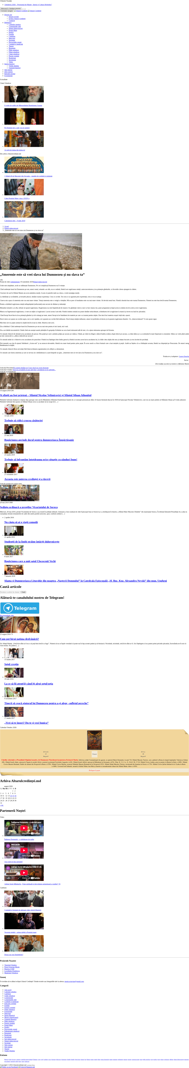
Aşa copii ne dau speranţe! (13, 862)
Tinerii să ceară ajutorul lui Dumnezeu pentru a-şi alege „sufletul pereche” (46, 703)
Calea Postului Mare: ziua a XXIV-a (16, 198)
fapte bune (77, 1059)
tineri (19, 1061)
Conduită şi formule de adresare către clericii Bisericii (22, 910)
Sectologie (12, 60)
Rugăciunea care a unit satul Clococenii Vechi (30, 561)
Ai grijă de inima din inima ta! (14, 150)
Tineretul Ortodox (10, 965)
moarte (129, 1059)
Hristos (88, 1059)
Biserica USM (9, 969)
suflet (16, 1061)
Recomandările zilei (7, 615)
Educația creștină (10, 1004)
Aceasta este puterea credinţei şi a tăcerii (27, 479)
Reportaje (12, 48)
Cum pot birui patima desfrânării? (19, 638)
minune (125, 1059)
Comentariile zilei (15, 26)
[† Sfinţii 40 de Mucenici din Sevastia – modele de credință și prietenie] (24, 172)
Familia (11, 34)
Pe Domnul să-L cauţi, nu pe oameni (17, 128)
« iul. (2, 805)
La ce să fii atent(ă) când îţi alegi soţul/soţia (28, 683)
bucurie (14, 1059)
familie (72, 1059)
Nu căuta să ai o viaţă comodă (21, 522)
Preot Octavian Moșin (11, 967)
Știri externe (8, 72)
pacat (141, 1059)
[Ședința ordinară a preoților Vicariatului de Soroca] (19, 500)
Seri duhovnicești (10, 1039)
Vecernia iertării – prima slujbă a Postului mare (20, 932)
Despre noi (8, 15)
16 (15, 796)
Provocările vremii (15, 42)
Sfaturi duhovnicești (16, 28)
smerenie (186, 1059)
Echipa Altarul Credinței (17, 19)
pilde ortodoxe (146, 1059)
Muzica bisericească (11, 1017)
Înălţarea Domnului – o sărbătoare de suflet (19, 839)
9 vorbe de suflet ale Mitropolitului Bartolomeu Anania (23, 105)
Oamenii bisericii (14, 68)
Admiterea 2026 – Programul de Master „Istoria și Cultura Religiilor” (28, 5)
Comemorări (8, 998)
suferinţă (12, 1061)
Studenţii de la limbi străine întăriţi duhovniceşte (31, 541)
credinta (46, 1059)
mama (111, 1059)
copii (39, 1059)
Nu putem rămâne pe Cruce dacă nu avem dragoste (31, 368)
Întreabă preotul (9, 74)
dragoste (53, 1059)
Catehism (12, 36)
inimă (95, 1059)
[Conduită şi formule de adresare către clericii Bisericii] (24, 906)
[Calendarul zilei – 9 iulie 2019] (24, 217)
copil (42, 1059)
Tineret (11, 46)
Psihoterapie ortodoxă (11, 1031)
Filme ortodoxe (14, 52)
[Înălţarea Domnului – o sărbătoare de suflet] (24, 836)
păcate (162, 1059)
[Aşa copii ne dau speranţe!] (24, 858)
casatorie (18, 1059)
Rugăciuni (12, 58)
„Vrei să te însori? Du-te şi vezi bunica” (26, 722)
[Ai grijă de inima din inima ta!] (24, 146)
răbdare (171, 1059)
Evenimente (8, 76)
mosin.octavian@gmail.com (74, 981)
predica (155, 1059)
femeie (82, 1059)
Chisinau (35, 1059)
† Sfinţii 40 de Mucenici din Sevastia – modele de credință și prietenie (28, 176)
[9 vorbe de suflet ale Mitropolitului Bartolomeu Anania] (24, 102)
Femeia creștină (9, 1008)
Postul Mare (13, 30)
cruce (49, 1059)
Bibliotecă (7, 23)
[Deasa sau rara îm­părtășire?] (24, 951)
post (152, 1059)
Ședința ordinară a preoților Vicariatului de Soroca (29, 507)
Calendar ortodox (15, 24)
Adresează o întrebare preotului (11, 8)
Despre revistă (14, 17)
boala (10, 1059)
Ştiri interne (8, 70)
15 (13, 796)
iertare (92, 1059)
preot (158, 1059)
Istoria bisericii (9, 64)
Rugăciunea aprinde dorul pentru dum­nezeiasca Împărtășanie (39, 439)
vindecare (26, 1061)
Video (11, 62)
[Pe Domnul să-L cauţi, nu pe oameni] (24, 124)
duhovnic (58, 1059)
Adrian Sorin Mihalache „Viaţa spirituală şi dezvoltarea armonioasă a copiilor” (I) (32, 884)
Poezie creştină (14, 56)
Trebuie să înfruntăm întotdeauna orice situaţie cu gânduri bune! (40, 459)
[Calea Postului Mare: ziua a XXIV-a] (24, 195)
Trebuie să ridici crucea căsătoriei (23, 420)
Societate (12, 40)
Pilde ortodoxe (14, 50)
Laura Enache (184, 356)
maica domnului (105, 1059)
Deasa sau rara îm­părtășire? (13, 955)
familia (69, 1059)
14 (11, 796)
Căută (23, 592)
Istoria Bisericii (9, 1015)
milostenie (120, 1059)
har (85, 1059)
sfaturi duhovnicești (179, 1059)
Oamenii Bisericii (10, 1019)
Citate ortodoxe (14, 54)
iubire (98, 1059)
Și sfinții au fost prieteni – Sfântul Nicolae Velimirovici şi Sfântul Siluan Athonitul (45, 395)
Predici (11, 32)
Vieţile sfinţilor (14, 66)
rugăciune (166, 1059)
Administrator (15, 282)
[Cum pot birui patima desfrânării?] (19, 632)
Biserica (6, 1059)
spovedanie (7, 1061)
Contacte (12, 21)
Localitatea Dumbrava (12, 971)
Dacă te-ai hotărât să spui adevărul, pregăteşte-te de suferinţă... (34, 370)
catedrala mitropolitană (27, 1059)
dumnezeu (64, 1059)
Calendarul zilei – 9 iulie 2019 (14, 221)
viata (23, 1061)
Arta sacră (7, 990)
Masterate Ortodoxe (11, 973)
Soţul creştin (11, 664)
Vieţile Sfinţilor (9, 1051)
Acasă (6, 226)
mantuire (115, 1059)
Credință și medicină (16, 44)
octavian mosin (135, 1059)
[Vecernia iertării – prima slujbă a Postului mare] (24, 929)
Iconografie (8, 1011)
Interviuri (12, 38)
